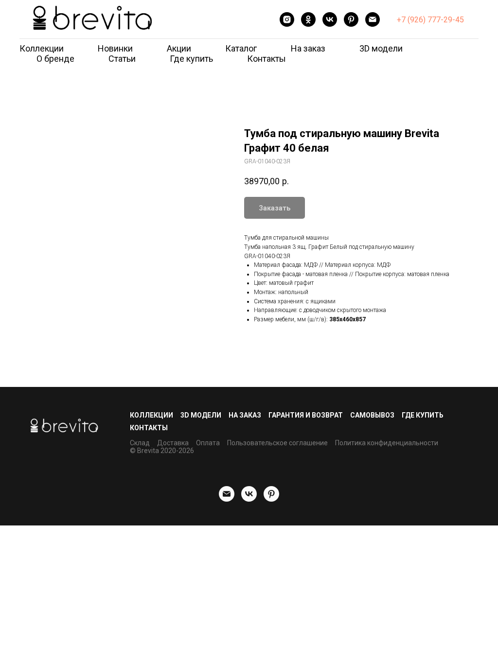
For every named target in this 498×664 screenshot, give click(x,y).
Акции (179, 48)
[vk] (329, 19)
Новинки (115, 48)
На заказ (308, 48)
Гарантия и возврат (305, 415)
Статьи (122, 58)
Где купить (191, 58)
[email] (372, 19)
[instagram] (287, 19)
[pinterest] (351, 19)
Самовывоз (372, 415)
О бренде (55, 58)
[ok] (308, 19)
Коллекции (41, 48)
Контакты (266, 58)
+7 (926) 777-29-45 (430, 19)
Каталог (241, 48)
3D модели (381, 48)
